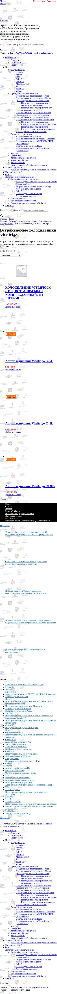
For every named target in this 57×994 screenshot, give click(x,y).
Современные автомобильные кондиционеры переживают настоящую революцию (26, 562)
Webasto (19, 91)
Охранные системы (14, 732)
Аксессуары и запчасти (26, 196)
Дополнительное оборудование (19, 177)
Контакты (9, 205)
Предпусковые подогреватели (24, 93)
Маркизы (15, 153)
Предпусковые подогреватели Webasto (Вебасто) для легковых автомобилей (33, 99)
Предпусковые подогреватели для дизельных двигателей (36, 109)
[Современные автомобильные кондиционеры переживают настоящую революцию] (15, 576)
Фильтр (4, 499)
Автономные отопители (21, 134)
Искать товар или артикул (12, 44)
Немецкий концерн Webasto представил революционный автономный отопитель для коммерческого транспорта (25, 592)
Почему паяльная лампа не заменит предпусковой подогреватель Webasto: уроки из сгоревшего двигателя (30, 621)
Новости (9, 509)
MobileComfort (22, 84)
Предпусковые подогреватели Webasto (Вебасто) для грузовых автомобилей (33, 113)
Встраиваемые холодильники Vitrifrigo (33, 186)
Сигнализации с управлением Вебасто (28, 203)
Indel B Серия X (12, 789)
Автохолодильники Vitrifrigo (29, 193)
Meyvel (19, 74)
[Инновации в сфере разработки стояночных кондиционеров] (15, 665)
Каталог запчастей (13, 172)
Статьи (8, 506)
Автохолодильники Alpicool (28, 189)
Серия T (9, 730)
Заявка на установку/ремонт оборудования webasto (34, 170)
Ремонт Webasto (18, 162)
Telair (18, 86)
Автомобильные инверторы (23, 158)
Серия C (9, 763)
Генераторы (16, 155)
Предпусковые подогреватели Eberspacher (35, 120)
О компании (10, 58)
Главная (3, 221)
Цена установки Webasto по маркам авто (29, 165)
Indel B (19, 79)
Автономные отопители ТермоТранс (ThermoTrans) (28, 785)
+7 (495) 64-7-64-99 (23, 53)
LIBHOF (20, 81)
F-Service (4, 20)
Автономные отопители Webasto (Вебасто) (35, 139)
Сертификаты (17, 62)
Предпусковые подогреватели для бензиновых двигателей (36, 104)
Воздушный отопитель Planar (29, 146)
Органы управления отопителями (31, 131)
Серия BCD (10, 739)
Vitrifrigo (20, 89)
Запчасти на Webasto (20, 160)
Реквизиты (15, 60)
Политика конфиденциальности (19, 513)
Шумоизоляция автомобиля (23, 201)
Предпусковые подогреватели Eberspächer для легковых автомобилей (38, 123)
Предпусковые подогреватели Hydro (32, 96)
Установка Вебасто (13, 167)
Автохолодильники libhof (16, 696)
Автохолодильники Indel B (17, 768)
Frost (18, 77)
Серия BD (9, 725)
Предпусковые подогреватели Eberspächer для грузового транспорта (38, 128)
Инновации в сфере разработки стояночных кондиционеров (25, 651)
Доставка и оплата (13, 516)
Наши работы (17, 65)
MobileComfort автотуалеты (17, 778)
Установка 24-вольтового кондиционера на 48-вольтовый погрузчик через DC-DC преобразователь (29, 533)
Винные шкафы (18, 198)
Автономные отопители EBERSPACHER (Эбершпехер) (30, 694)
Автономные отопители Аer (28, 136)
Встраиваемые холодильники (18, 749)
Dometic (19, 72)
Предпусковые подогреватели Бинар (32, 117)
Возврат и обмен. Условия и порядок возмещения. (28, 521)
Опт (7, 174)
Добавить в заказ (13, 307)
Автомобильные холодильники (25, 179)
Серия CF (9, 751)
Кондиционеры (18, 69)
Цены (7, 67)
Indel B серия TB (12, 801)
